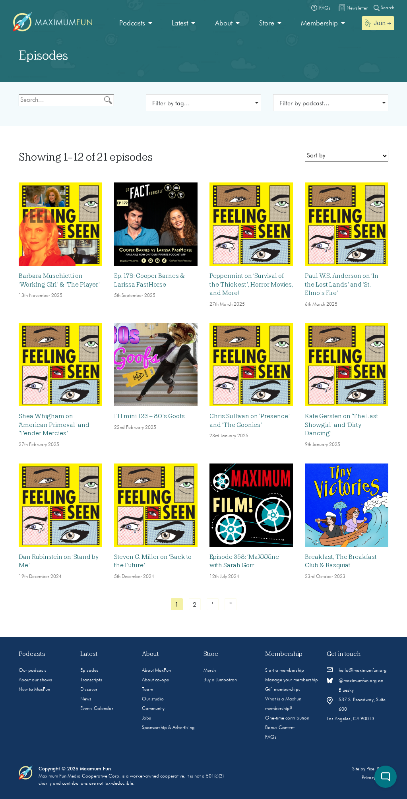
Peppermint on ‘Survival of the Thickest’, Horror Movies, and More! (251, 284)
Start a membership (284, 670)
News (85, 699)
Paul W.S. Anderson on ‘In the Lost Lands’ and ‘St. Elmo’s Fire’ (341, 284)
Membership (319, 23)
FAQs (271, 737)
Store (266, 23)
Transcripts (91, 680)
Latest (180, 23)
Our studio (153, 699)
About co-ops (155, 680)
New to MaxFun (34, 689)
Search (387, 8)
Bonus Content (280, 727)
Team (147, 689)
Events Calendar (96, 708)
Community (153, 708)
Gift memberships (282, 689)
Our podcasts (33, 670)
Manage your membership (291, 680)
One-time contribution (287, 718)
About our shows (35, 680)
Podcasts (132, 23)
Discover (88, 689)
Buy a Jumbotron (220, 680)
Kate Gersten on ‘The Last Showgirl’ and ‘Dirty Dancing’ (341, 425)
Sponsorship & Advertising (168, 727)
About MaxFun (156, 670)
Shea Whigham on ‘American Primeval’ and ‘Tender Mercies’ (54, 425)
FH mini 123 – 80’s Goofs (149, 416)
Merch (210, 670)
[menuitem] (135, 23)
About (224, 23)
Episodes (89, 670)
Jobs (146, 718)
